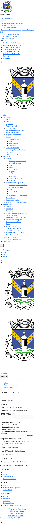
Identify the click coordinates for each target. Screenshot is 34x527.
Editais (11, 165)
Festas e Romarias (12, 126)
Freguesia (6, 117)
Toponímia (9, 211)
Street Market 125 (10, 387)
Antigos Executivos (15, 163)
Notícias (8, 207)
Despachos (12, 172)
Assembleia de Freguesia (14, 183)
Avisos (11, 167)
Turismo (8, 137)
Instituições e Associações (15, 130)
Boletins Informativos (13, 222)
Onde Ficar (12, 141)
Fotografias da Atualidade (17, 150)
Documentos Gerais (12, 231)
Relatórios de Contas (16, 178)
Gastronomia (13, 143)
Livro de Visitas (11, 237)
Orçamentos (13, 176)
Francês (5, 254)
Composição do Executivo (17, 161)
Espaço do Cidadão (12, 200)
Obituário (9, 224)
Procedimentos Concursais (15, 233)
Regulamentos (14, 174)
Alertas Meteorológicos (14, 220)
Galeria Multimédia (12, 148)
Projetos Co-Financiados (14, 135)
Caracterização (11, 128)
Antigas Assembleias (16, 187)
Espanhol (6, 252)
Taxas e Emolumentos (13, 228)
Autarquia (6, 156)
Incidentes (9, 209)
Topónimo (9, 124)
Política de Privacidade (18, 514)
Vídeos (11, 152)
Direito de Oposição (15, 180)
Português (6, 250)
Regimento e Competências (18, 196)
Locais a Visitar (14, 139)
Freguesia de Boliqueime (8, 518)
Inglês (5, 257)
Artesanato (12, 146)
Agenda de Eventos (12, 133)
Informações (13, 170)
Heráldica (9, 122)
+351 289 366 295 (8, 39)
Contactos (6, 241)
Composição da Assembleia (18, 185)
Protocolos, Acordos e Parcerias (17, 217)
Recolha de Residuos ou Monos (16, 202)
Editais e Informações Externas (16, 213)
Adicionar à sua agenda (24, 417)
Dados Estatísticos (12, 154)
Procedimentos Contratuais (15, 235)
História (8, 119)
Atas (10, 194)
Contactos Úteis (11, 215)
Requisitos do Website (16, 516)
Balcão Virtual (10, 198)
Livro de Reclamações (13, 239)
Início (5, 115)
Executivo (9, 159)
